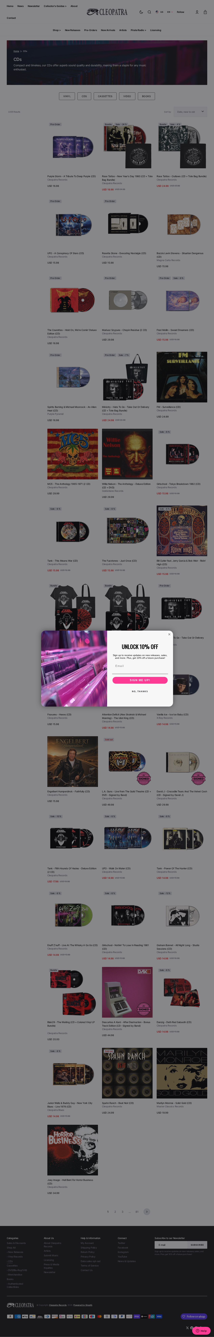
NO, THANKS (140, 691)
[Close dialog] (169, 634)
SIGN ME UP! (140, 680)
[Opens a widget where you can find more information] (201, 1331)
